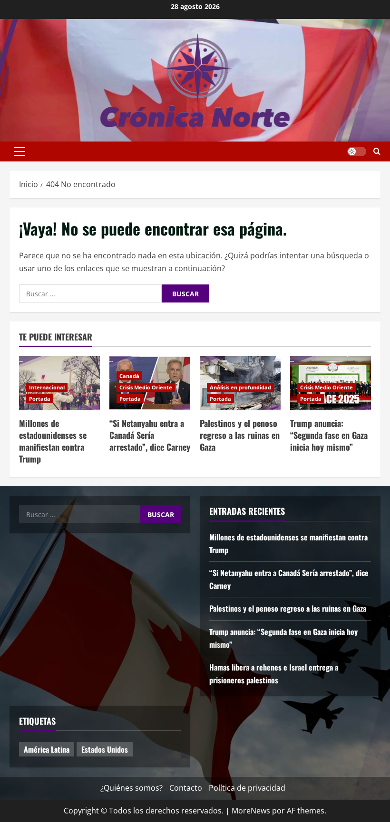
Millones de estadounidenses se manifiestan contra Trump (53, 441)
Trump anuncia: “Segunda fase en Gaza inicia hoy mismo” (329, 435)
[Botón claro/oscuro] (356, 151)
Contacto (185, 788)
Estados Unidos (104, 749)
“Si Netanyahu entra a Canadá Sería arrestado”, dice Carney (149, 435)
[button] (20, 151)
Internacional (47, 387)
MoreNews (251, 810)
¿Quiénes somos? (131, 788)
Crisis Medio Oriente (145, 387)
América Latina (46, 749)
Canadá (129, 375)
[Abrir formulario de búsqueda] (376, 151)
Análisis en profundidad (240, 387)
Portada (39, 398)
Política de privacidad (247, 788)
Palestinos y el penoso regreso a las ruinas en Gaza (240, 435)
